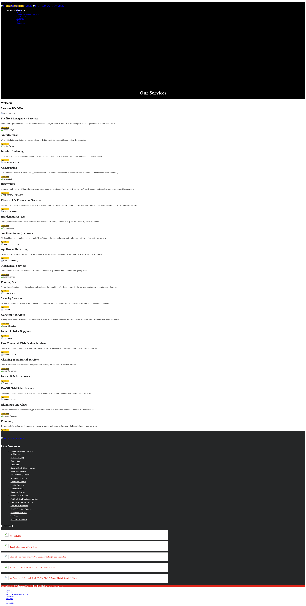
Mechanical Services (18, 482)
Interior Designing (17, 458)
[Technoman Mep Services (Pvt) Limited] (33, 6)
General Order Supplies (19, 495)
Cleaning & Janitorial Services (22, 502)
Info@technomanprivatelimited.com (23, 547)
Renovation (15, 464)
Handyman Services (18, 471)
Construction (15, 461)
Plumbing (14, 516)
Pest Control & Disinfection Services (24, 499)
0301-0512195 (15, 536)
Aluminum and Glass (19, 513)
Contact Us (20, 23)
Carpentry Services (18, 492)
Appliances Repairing (19, 478)
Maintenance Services (19, 520)
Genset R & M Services (19, 506)
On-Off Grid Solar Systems (21, 509)
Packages (20, 19)
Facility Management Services (27, 14)
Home (18, 10)
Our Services (21, 17)
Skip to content (6, 2)
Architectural (15, 454)
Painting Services (17, 485)
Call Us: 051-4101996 (15, 10)
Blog (18, 21)
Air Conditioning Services (20, 475)
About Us (20, 12)
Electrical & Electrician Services (23, 468)
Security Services (17, 488)
